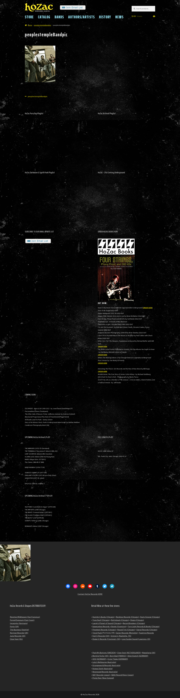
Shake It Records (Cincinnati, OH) (106, 639)
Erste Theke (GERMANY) (118, 659)
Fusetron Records (146, 633)
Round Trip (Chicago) (126, 629)
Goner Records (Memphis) (127, 633)
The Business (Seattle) (19, 629)
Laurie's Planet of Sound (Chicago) (106, 623)
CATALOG (44, 17)
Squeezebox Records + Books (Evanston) (109, 626)
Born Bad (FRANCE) (118, 656)
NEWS (119, 17)
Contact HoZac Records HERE (90, 594)
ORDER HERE (147, 308)
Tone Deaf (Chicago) (100, 620)
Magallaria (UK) (148, 652)
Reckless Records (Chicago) (127, 617)
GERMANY (143, 656)
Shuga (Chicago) (137, 620)
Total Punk (97, 633)
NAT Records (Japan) (101, 675)
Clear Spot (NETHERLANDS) (129, 652)
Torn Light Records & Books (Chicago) (143, 626)
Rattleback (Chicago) (120, 620)
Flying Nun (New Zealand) (103, 678)
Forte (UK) (14, 626)
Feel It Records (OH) (100, 636)
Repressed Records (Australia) (105, 671)
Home (30, 25)
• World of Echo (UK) (99, 656)
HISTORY (105, 17)
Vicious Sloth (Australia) (102, 668)
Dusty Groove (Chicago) (150, 617)
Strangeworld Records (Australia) (106, 665)
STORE (29, 17)
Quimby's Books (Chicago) (103, 617)
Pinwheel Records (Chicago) (104, 629)
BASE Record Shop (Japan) (122, 675)
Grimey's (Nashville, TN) (121, 636)
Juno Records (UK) (17, 636)
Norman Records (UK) (19, 633)
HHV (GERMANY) (99, 659)
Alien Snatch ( (133, 656)
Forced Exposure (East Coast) (22, 620)
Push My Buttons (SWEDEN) (104, 652)
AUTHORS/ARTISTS (81, 17)
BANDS (59, 17)
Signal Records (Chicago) (146, 629)
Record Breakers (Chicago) (134, 623)
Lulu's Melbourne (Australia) (104, 662)
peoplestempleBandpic (42, 25)
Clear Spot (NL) (16, 639)
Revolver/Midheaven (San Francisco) (25, 617)
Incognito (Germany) (19, 623)
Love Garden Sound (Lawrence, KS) (136, 639)
